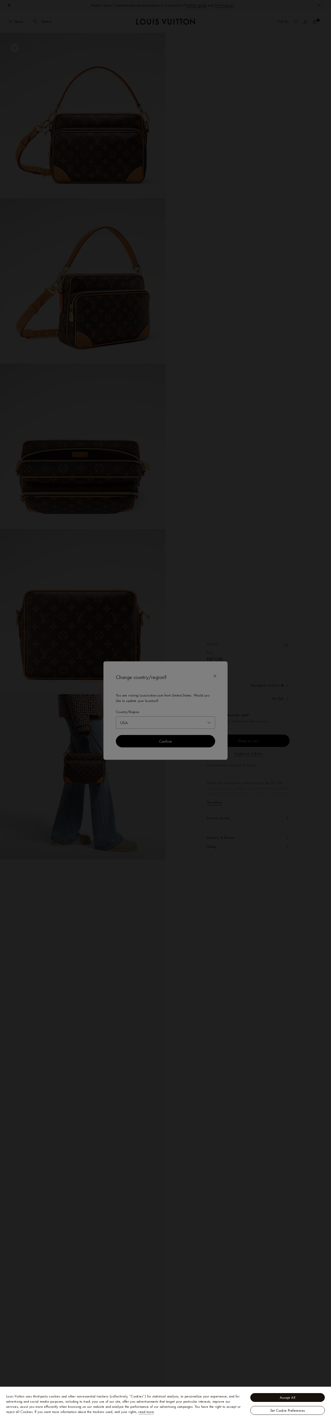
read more (146, 1411)
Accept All (288, 1397)
